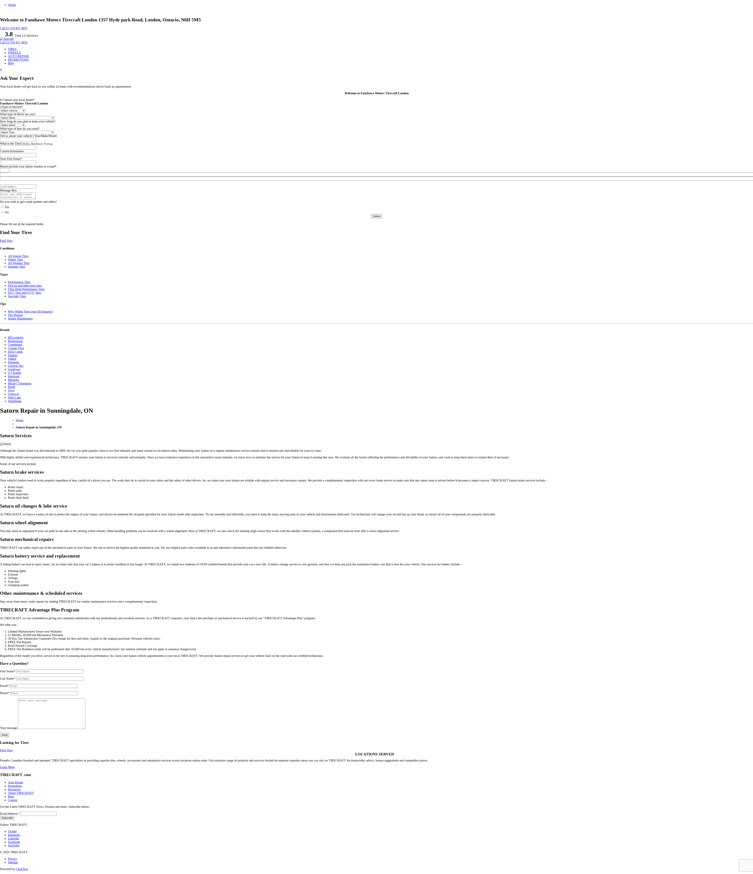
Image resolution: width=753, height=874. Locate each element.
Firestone (13, 362)
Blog (11, 63)
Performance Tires (19, 282)
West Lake (14, 397)
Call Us (4, 28)
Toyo (11, 390)
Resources (14, 789)
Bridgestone (15, 341)
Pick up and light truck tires (25, 285)
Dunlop (12, 355)
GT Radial (14, 372)
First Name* (8, 671)
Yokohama (14, 401)
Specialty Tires (17, 296)
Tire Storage (15, 315)
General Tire (15, 365)
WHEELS (14, 52)
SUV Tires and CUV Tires (24, 292)
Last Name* (8, 678)
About (12, 4)
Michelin (13, 380)
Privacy (12, 858)
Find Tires (6, 240)
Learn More (7, 767)
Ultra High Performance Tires (26, 289)
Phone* (5, 693)
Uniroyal (13, 394)
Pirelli (11, 387)
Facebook (14, 842)
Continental (15, 344)
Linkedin (13, 838)
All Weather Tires (19, 263)
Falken (12, 358)
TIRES (12, 49)
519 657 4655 (18, 28)
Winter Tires (15, 259)
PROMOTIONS (18, 59)
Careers (12, 800)
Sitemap (13, 862)
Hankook (13, 376)
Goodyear (14, 369)
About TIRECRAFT (21, 793)
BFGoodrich (16, 337)
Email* (5, 685)
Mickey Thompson (19, 383)
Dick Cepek (15, 351)
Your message (9, 728)
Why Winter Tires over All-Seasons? (30, 311)
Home (19, 420)
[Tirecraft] (7, 39)
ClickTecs (22, 869)
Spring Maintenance (20, 318)
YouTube (13, 845)
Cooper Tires (16, 348)
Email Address (9, 813)
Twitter (12, 831)
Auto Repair (15, 782)
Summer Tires (16, 266)
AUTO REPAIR (18, 56)
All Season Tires (18, 256)
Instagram (14, 835)
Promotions (15, 786)
